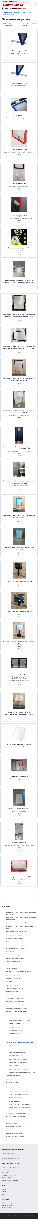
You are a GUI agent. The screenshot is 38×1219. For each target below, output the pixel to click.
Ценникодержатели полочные (18, 1059)
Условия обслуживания (8, 1153)
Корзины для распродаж (13, 978)
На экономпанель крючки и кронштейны (17, 945)
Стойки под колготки (15, 1097)
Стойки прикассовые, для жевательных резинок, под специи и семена (21, 1108)
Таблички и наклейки (15, 1033)
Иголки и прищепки (14, 1065)
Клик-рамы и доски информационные (20, 1020)
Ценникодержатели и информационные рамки (19, 1042)
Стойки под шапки (14, 1101)
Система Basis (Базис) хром (14, 935)
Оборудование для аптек (9, 1175)
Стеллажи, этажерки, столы (17, 1113)
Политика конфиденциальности (11, 1158)
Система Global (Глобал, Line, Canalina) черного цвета (19, 927)
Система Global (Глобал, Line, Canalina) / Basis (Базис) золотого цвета (21, 918)
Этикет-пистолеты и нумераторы (15, 1116)
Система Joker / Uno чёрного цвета (16, 1126)
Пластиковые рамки (15, 1049)
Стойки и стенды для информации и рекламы (19, 1017)
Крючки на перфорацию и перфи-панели (17, 975)
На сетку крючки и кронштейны (15, 958)
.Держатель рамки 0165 (19, 83)
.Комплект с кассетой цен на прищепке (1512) (19, 611)
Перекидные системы (15, 1030)
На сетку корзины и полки (13, 965)
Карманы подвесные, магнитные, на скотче (22, 1072)
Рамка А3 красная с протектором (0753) (19, 877)
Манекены (9, 981)
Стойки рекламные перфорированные (20, 1037)
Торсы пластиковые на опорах (15, 988)
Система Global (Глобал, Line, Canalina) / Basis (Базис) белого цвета (21, 913)
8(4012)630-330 (8, 1205)
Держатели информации (13, 1075)
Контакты (4, 1194)
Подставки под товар (12, 1082)
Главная (4, 1189)
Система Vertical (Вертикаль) (14, 1133)
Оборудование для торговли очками (16, 1011)
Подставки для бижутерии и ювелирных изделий (20, 1119)
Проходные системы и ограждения (16, 1001)
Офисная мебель (6, 1177)
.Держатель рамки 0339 (19, 149)
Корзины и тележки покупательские (16, 1008)
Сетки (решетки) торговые (13, 961)
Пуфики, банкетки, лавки (13, 995)
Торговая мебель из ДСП (13, 955)
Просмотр (20, 35)
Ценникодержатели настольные (18, 1069)
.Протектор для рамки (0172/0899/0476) (19, 744)
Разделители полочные (16, 1055)
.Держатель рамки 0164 (19, 51)
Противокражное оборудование (15, 1136)
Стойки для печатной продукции (18, 1094)
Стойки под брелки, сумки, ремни (19, 1104)
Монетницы (9, 1079)
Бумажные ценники (14, 1045)
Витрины (8, 941)
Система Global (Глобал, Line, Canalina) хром (18, 923)
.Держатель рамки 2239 (19, 216)
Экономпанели (10, 951)
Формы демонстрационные (14, 985)
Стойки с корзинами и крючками (18, 1091)
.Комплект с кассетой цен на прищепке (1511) (19, 581)
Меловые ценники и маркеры (18, 1052)
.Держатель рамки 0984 (19, 183)
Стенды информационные (17, 1023)
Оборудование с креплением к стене (16, 1129)
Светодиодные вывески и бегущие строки (18, 971)
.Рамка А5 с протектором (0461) (19, 808)
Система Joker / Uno (11, 1123)
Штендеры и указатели (16, 1027)
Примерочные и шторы (12, 991)
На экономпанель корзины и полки (16, 948)
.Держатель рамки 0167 (19, 115)
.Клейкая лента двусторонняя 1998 (19, 248)
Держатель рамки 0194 (19, 842)
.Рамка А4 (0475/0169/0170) (19, 776)
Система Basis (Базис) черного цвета (16, 931)
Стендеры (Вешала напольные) (15, 998)
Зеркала (8, 1005)
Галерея (4, 1191)
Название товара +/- (9, 25)
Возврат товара (6, 1156)
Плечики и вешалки (11, 968)
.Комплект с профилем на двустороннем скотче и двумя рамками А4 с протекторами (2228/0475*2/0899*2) (19, 676)
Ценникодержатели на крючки (18, 1062)
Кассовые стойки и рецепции (14, 938)
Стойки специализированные (14, 1087)
